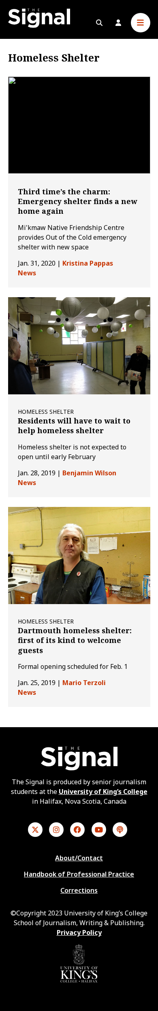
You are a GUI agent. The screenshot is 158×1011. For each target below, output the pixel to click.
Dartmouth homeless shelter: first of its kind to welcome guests (75, 640)
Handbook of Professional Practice (79, 874)
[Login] (118, 22)
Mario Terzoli (84, 682)
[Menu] (140, 22)
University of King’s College (103, 791)
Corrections (79, 890)
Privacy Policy (79, 932)
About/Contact (79, 857)
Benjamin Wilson (89, 472)
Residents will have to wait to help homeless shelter (74, 425)
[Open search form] (99, 22)
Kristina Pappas (87, 263)
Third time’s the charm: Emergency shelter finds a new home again (77, 201)
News (27, 272)
